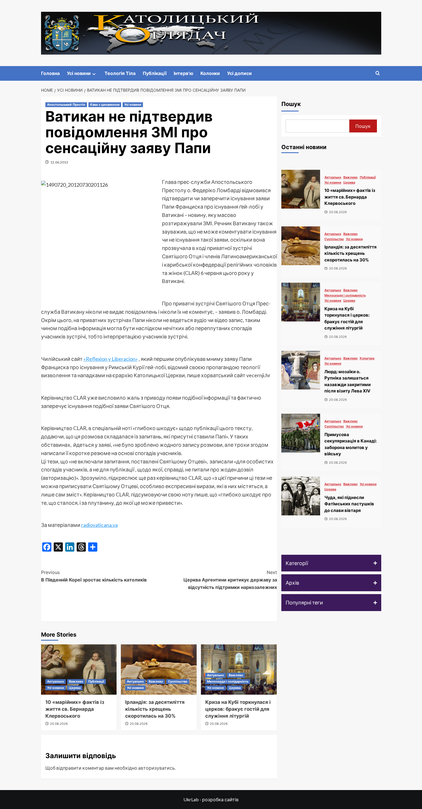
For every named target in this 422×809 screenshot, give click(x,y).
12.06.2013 (59, 162)
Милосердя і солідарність (227, 681)
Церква (75, 688)
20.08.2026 (59, 724)
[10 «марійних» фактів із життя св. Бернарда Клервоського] (79, 669)
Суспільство (177, 681)
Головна (50, 73)
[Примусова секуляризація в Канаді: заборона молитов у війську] (300, 433)
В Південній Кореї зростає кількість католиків (94, 576)
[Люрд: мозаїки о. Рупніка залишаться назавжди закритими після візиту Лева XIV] (300, 370)
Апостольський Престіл (66, 105)
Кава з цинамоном (104, 105)
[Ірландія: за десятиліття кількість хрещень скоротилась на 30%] (159, 669)
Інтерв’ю (183, 73)
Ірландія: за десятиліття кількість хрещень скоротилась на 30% (155, 709)
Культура (367, 358)
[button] (331, 563)
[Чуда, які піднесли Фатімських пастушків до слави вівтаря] (300, 496)
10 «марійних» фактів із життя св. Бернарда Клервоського (74, 709)
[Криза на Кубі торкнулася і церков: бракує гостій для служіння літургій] (300, 302)
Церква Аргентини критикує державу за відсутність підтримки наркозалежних (230, 579)
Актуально (55, 681)
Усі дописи (239, 73)
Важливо (76, 681)
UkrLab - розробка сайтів (211, 799)
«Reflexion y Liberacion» (111, 359)
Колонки (210, 73)
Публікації (155, 73)
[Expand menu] (94, 74)
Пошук (291, 104)
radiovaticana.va (99, 525)
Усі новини (79, 73)
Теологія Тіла (119, 73)
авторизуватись (156, 768)
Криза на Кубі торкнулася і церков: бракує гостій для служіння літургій (238, 709)
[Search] (377, 73)
